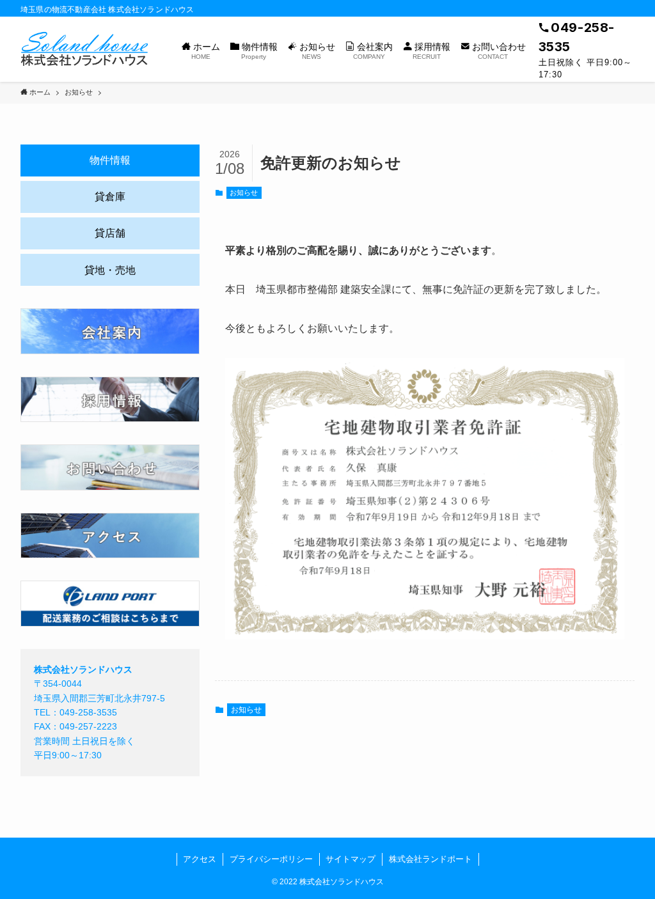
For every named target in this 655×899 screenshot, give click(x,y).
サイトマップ (350, 859)
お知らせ (244, 192)
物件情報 (110, 160)
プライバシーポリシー (271, 859)
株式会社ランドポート (430, 859)
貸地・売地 (110, 270)
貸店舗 (110, 233)
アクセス (199, 859)
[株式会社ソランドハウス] (85, 49)
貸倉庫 (110, 196)
